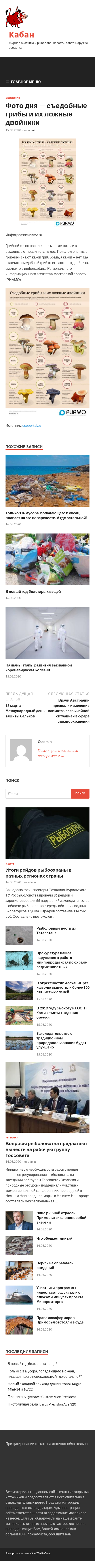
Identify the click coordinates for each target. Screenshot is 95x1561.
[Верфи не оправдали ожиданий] (19, 1278)
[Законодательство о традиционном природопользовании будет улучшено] (19, 1049)
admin (32, 130)
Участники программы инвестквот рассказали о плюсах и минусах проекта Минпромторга (59, 1294)
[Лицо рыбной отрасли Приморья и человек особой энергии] (19, 1228)
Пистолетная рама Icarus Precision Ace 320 (42, 1404)
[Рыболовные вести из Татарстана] (19, 943)
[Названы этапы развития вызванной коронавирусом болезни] (47, 660)
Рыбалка (12, 1137)
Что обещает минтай (54, 1238)
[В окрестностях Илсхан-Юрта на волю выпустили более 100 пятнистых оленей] (19, 998)
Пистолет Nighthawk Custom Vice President (42, 1396)
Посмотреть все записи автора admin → (58, 753)
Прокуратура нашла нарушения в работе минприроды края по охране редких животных (61, 960)
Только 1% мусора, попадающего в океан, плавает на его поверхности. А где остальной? (46, 515)
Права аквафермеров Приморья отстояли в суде (60, 1320)
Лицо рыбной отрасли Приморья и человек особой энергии (61, 1217)
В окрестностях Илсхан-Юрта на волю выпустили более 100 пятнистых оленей (62, 987)
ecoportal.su (31, 425)
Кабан (21, 34)
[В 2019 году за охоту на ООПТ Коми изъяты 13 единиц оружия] (19, 1023)
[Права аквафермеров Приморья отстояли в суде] (19, 1333)
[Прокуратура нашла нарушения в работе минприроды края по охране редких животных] (19, 968)
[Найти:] (47, 794)
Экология (13, 98)
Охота (10, 864)
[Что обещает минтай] (19, 1254)
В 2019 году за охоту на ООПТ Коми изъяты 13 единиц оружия (61, 1012)
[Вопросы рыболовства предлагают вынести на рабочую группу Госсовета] (47, 1133)
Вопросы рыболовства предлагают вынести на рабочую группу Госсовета (46, 1149)
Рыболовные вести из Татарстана (56, 930)
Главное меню (26, 82)
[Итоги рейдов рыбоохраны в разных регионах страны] (47, 860)
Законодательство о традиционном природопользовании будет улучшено (61, 1040)
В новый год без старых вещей (33, 591)
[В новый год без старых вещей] (47, 586)
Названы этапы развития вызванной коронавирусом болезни (39, 667)
